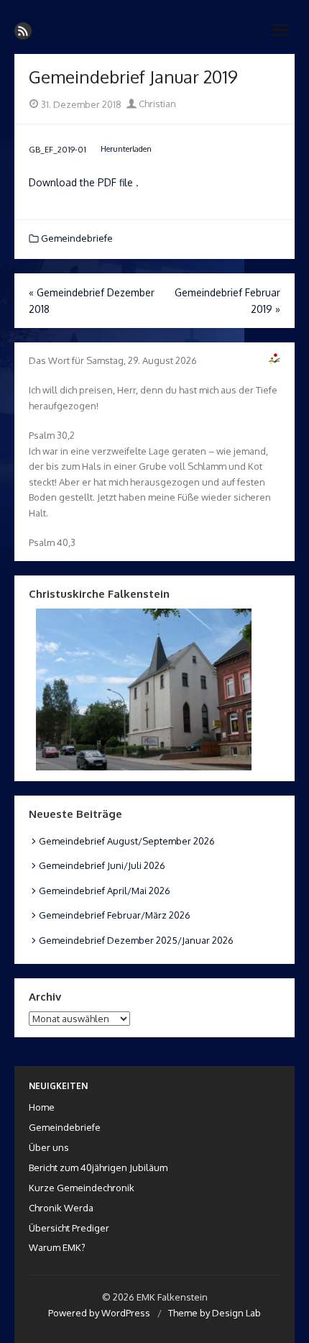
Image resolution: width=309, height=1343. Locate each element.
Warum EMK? (57, 1247)
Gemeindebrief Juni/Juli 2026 (102, 865)
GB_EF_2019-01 (57, 148)
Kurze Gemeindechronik (81, 1187)
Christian (156, 103)
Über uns (49, 1147)
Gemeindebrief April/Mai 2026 (104, 890)
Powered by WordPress (99, 1313)
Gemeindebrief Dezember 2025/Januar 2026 (136, 940)
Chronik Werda (61, 1208)
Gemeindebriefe (77, 238)
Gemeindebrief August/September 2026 (127, 841)
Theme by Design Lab (214, 1313)
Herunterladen (126, 148)
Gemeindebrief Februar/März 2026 (114, 915)
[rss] (23, 31)
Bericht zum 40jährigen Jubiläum (98, 1167)
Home (42, 1107)
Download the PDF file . (84, 182)
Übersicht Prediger (69, 1228)
